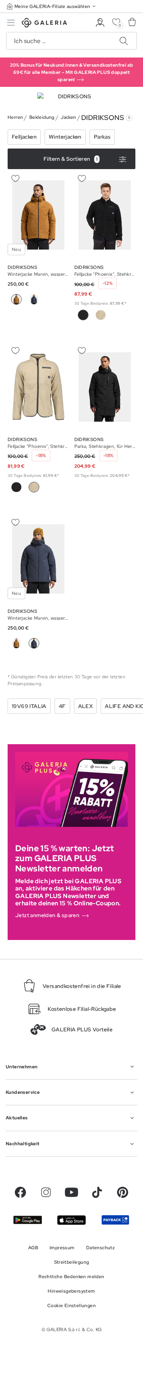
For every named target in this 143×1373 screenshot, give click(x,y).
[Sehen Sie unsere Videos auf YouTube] (71, 1192)
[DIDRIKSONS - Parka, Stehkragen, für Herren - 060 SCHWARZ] (105, 387)
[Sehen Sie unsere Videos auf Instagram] (46, 1192)
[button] (52, 6)
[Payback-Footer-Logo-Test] (115, 1220)
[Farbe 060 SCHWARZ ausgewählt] (83, 315)
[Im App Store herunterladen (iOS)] (71, 1220)
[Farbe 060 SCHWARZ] (16, 487)
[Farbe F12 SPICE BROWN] (16, 643)
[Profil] (100, 23)
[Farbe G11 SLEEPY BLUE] (34, 299)
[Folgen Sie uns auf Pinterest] (123, 1192)
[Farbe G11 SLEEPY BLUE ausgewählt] (34, 643)
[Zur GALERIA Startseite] (44, 24)
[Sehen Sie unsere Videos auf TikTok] (97, 1192)
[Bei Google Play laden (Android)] (27, 1220)
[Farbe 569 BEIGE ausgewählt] (34, 487)
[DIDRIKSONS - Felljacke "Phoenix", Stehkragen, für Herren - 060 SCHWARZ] (105, 215)
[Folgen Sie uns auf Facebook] (20, 1192)
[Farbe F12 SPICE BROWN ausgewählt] (16, 299)
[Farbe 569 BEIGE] (101, 315)
